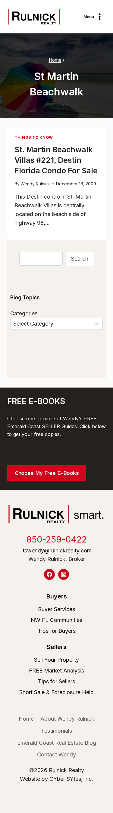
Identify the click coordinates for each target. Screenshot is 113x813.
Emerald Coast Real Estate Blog (56, 743)
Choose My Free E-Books (47, 473)
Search (79, 258)
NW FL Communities (56, 620)
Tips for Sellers (56, 681)
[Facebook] (49, 574)
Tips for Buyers (57, 631)
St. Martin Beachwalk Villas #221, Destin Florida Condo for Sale (56, 160)
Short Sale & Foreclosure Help (56, 692)
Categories (23, 313)
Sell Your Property (56, 660)
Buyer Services (56, 609)
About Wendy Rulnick (67, 719)
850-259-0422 (56, 539)
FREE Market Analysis (56, 670)
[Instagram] (63, 574)
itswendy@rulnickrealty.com (56, 550)
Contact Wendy (56, 754)
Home (26, 719)
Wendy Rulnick (35, 183)
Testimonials (56, 731)
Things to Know (33, 137)
